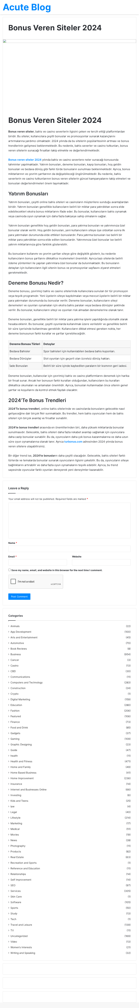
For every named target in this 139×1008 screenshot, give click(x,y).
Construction (18, 688)
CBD (13, 671)
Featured (15, 716)
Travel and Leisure (21, 924)
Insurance (16, 783)
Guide (13, 750)
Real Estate (17, 857)
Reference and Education (25, 868)
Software (15, 902)
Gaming (14, 738)
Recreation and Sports (23, 862)
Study (13, 913)
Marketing (16, 823)
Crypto (14, 693)
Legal (13, 812)
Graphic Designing (21, 744)
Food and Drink (19, 727)
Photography (18, 845)
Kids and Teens (19, 800)
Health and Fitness (21, 761)
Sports (14, 907)
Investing (15, 795)
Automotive (17, 643)
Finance (15, 721)
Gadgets (15, 733)
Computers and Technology (26, 682)
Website (76, 556)
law (12, 806)
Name (12, 542)
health (14, 755)
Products (15, 851)
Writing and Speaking (22, 952)
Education (16, 705)
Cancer (14, 659)
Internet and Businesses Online (28, 789)
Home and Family (20, 767)
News (13, 840)
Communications (20, 676)
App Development (20, 631)
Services (15, 890)
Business (15, 654)
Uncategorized (19, 936)
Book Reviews (18, 648)
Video (13, 941)
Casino (14, 665)
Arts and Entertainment (23, 637)
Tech (13, 919)
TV (12, 930)
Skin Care (16, 896)
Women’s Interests (21, 947)
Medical (15, 829)
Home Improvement (22, 778)
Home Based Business (23, 772)
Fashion (15, 710)
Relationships (18, 874)
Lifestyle (15, 817)
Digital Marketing (20, 699)
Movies (14, 834)
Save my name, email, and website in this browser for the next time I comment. (56, 570)
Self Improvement (20, 879)
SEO (12, 885)
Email (12, 556)
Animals (15, 626)
